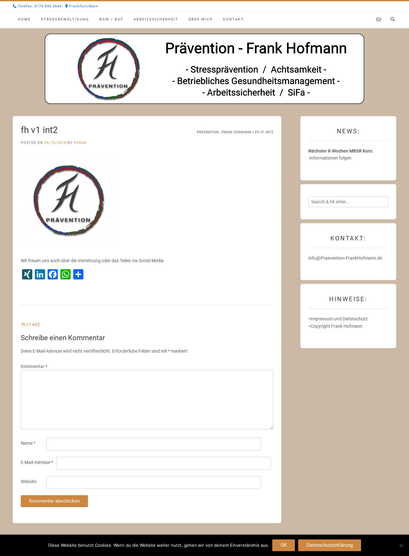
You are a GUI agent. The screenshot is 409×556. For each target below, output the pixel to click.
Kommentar (34, 366)
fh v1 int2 (30, 324)
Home (24, 19)
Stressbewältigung (65, 19)
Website (28, 481)
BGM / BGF (111, 19)
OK (284, 545)
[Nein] (401, 545)
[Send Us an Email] (378, 20)
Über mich (201, 19)
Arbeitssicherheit (156, 19)
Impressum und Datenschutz (339, 318)
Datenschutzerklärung (329, 545)
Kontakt (233, 19)
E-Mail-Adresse (37, 462)
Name (28, 443)
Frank (80, 143)
